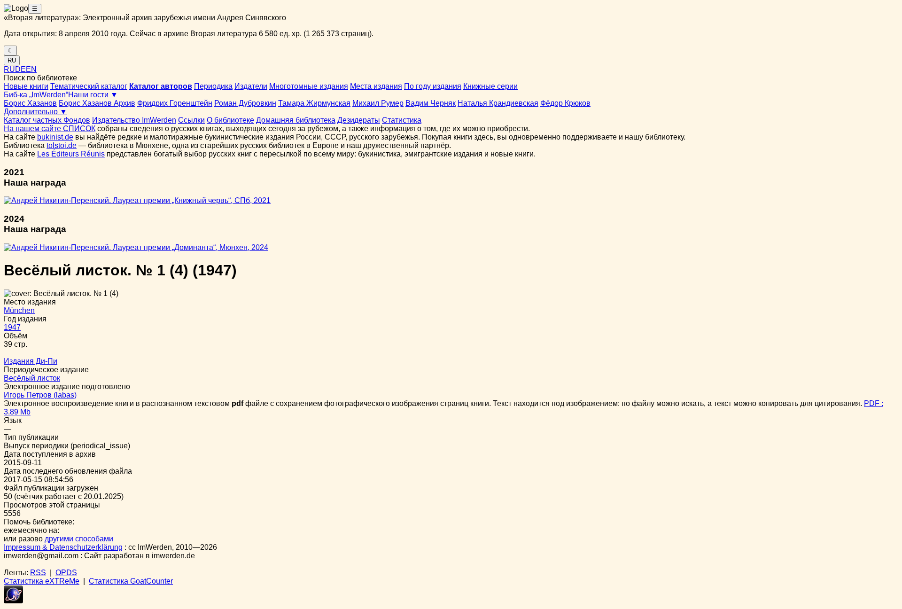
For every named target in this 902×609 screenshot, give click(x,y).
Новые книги (26, 86)
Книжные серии (490, 86)
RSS (38, 573)
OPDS (66, 573)
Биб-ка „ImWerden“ (36, 95)
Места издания (376, 86)
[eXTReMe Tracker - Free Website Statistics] (13, 601)
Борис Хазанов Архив (97, 103)
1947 (12, 327)
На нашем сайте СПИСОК (49, 129)
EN (31, 69)
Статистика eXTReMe (41, 581)
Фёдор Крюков (565, 103)
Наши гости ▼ (93, 95)
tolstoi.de (62, 145)
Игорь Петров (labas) (40, 395)
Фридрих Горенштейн (174, 103)
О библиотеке (230, 120)
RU (12, 60)
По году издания (432, 86)
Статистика (401, 120)
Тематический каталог (88, 86)
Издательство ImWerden (134, 120)
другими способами (79, 539)
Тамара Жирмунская (314, 103)
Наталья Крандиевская (498, 103)
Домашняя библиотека (295, 120)
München (19, 310)
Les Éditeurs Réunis (71, 154)
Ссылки (191, 120)
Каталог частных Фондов (47, 120)
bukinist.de (55, 137)
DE (20, 69)
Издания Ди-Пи (30, 361)
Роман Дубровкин (245, 103)
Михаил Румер (378, 103)
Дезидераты (358, 120)
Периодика (213, 86)
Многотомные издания (308, 86)
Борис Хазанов (30, 103)
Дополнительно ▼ (35, 112)
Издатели (250, 86)
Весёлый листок (32, 378)
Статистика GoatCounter (131, 581)
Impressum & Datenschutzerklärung (63, 547)
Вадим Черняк (430, 103)
